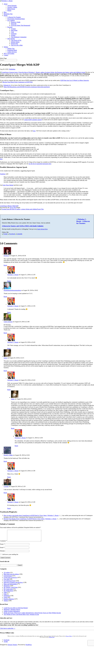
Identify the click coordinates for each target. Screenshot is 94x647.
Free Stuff (6, 579)
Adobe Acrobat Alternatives (12, 611)
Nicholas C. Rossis (12, 274)
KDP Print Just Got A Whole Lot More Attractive (74, 80)
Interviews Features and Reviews (13, 582)
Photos (9, 10)
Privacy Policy (69, 636)
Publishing (12, 69)
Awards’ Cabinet (12, 7)
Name (2, 544)
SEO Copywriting (9, 53)
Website (2, 551)
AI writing (7, 572)
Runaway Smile (15, 22)
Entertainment (8, 576)
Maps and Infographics (10, 584)
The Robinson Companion (18, 37)
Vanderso (2, 174)
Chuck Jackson (8, 321)
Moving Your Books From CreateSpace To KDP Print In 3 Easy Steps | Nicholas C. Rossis (30, 519)
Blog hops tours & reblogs (11, 574)
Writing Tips (11, 48)
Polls (5, 594)
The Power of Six (16, 40)
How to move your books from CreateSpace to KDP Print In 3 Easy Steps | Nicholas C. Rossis (31, 515)
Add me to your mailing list (10, 554)
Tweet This (13, 207)
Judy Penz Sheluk (8, 185)
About (5, 4)
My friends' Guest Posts (10, 587)
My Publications (8, 590)
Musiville (13, 24)
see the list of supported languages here (40, 163)
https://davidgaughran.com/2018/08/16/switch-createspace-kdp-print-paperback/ (27, 87)
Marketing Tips (8, 14)
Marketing (7, 585)
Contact (6, 55)
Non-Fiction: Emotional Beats (16, 19)
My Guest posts (8, 589)
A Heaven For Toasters (14, 17)
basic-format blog (42, 229)
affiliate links (51, 637)
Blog (5, 12)
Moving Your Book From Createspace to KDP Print (17, 82)
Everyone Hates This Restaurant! (20, 25)
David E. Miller (8, 455)
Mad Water (14, 30)
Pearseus (9, 27)
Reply (5, 265)
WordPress (28, 644)
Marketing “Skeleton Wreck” (12, 609)
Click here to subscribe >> (7, 628)
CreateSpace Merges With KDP (9, 206)
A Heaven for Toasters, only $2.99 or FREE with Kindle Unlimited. (23, 226)
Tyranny (13, 28)
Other (5, 592)
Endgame (14, 33)
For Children (11, 20)
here (34, 131)
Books (5, 15)
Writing (6, 47)
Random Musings (9, 599)
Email (2, 547)
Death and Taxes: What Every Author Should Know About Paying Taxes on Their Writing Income (32, 613)
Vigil (12, 32)
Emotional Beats (12, 50)
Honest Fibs (14, 43)
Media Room (11, 9)
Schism (13, 35)
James (5, 358)
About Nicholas (12, 5)
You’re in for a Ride (17, 45)
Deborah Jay (7, 85)
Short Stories (11, 38)
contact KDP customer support (33, 119)
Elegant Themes (12, 644)
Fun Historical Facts (9, 581)
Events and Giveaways (10, 577)
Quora (5, 597)
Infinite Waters (15, 42)
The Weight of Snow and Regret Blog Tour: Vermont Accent (21, 614)
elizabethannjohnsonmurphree (12, 290)
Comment (3, 541)
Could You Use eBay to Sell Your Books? (16, 608)
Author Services (12, 52)
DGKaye (6, 255)
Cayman (6, 486)
